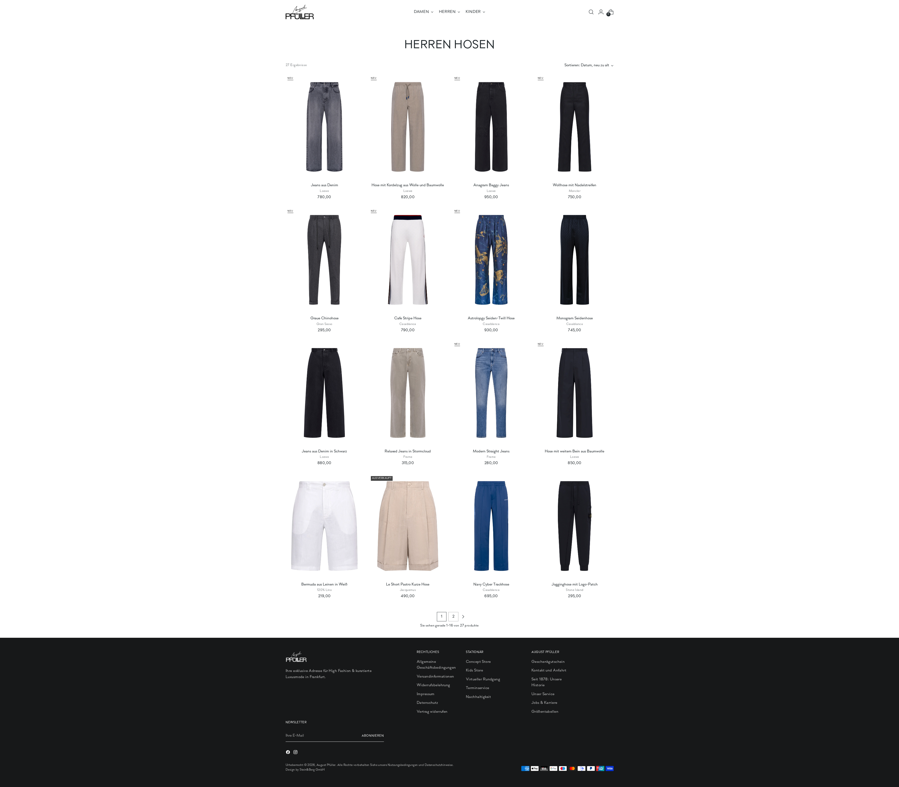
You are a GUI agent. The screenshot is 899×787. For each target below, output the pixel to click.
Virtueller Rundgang (483, 679)
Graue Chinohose (324, 318)
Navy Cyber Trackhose (491, 584)
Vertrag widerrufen (432, 712)
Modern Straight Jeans (491, 451)
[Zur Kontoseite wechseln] (601, 12)
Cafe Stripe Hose (407, 318)
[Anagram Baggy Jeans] (491, 127)
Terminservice (477, 688)
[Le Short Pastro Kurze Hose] (407, 526)
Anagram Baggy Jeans (491, 185)
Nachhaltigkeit (478, 697)
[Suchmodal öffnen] (591, 12)
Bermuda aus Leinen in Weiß (324, 584)
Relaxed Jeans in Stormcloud (408, 451)
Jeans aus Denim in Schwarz (324, 451)
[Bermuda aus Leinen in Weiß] (324, 526)
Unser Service (543, 694)
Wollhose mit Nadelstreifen (574, 185)
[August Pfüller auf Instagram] (296, 753)
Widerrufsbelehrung (433, 685)
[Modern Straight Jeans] (491, 393)
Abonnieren (373, 735)
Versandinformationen (435, 677)
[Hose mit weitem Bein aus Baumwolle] (574, 393)
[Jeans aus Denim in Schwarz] (324, 393)
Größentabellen (544, 712)
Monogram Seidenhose (574, 318)
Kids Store (474, 670)
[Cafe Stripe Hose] (407, 260)
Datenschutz (427, 703)
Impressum (426, 694)
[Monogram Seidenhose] (574, 260)
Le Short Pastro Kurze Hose (407, 584)
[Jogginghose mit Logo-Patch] (574, 526)
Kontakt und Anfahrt (548, 670)
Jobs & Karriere (544, 703)
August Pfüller (326, 765)
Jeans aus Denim (324, 185)
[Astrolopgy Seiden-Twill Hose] (491, 260)
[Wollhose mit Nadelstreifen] (574, 127)
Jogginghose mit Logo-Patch (575, 584)
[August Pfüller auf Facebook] (288, 753)
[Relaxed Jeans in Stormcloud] (407, 393)
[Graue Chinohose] (324, 260)
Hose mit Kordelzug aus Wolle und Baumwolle (408, 185)
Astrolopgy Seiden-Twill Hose (491, 318)
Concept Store (478, 662)
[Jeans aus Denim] (324, 127)
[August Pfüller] (300, 12)
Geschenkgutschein (548, 662)
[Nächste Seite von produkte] (463, 616)
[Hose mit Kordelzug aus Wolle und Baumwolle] (407, 127)
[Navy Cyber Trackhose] (491, 526)
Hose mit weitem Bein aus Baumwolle (574, 451)
